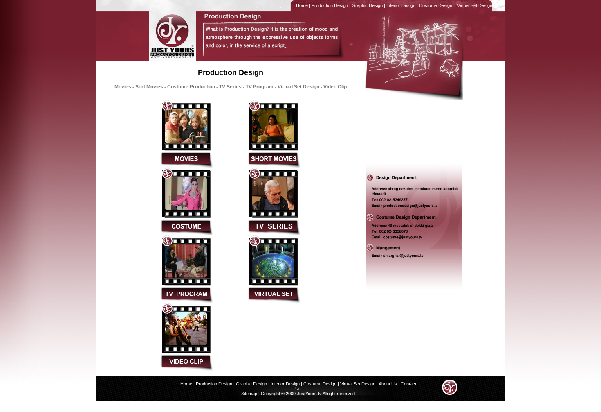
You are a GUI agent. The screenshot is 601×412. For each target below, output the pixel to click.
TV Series (230, 86)
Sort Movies (149, 86)
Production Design (329, 5)
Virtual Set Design (474, 5)
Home (301, 5)
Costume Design (435, 5)
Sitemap (249, 393)
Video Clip (335, 86)
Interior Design (400, 5)
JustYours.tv (309, 393)
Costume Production (191, 86)
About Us (388, 383)
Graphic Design (366, 5)
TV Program (260, 86)
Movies (122, 86)
